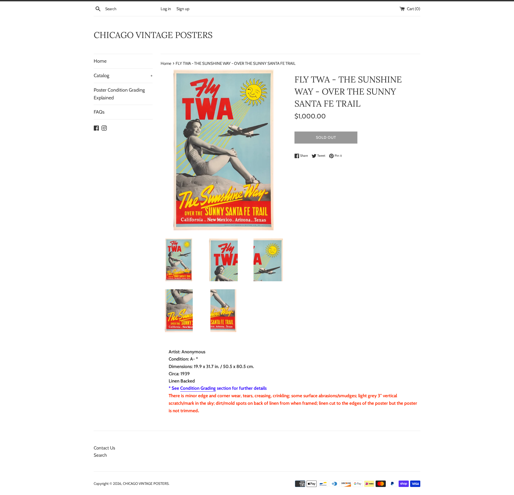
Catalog (123, 75)
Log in (166, 8)
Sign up (183, 8)
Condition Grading (198, 388)
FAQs (99, 112)
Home (100, 61)
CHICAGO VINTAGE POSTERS (153, 34)
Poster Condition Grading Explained (119, 94)
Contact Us (104, 448)
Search (100, 455)
